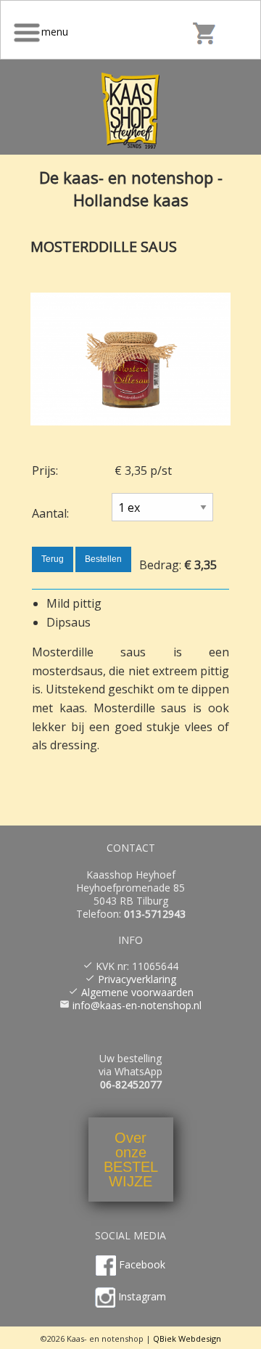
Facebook (142, 1264)
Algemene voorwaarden (137, 992)
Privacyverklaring (137, 979)
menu (56, 31)
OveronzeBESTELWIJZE (131, 1159)
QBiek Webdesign (187, 1338)
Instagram (142, 1296)
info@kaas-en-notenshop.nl (137, 1005)
